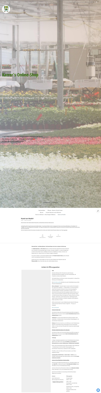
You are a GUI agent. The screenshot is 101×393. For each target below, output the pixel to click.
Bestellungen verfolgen (50, 237)
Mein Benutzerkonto (43, 237)
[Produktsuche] (98, 211)
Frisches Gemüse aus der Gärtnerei (53, 212)
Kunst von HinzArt (61, 214)
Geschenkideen (42, 210)
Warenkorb (58, 236)
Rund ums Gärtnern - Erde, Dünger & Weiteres (45, 214)
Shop (22, 220)
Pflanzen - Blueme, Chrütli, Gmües (55, 210)
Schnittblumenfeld (57, 282)
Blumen (41, 212)
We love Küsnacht (55, 307)
